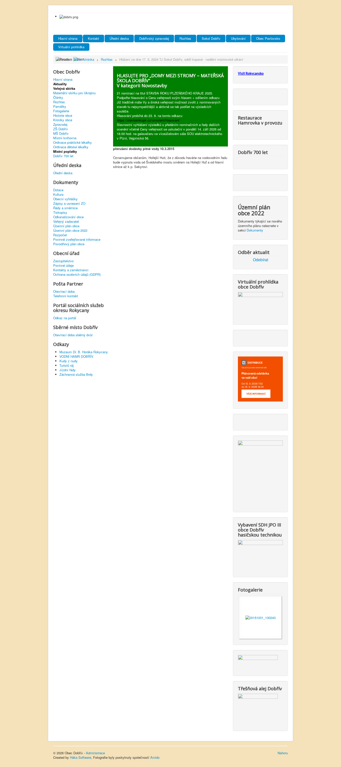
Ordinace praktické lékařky (72, 142)
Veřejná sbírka (64, 88)
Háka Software (80, 757)
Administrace (95, 752)
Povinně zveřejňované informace (76, 239)
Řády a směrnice (65, 208)
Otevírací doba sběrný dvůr (73, 335)
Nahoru (283, 752)
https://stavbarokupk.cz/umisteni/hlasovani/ (148, 120)
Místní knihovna (64, 138)
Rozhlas (185, 38)
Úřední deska (119, 38)
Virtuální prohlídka (71, 46)
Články (58, 97)
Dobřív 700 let (63, 156)
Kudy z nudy (68, 360)
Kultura (58, 194)
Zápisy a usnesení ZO (69, 203)
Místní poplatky (65, 151)
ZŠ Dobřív (60, 129)
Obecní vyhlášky (65, 199)
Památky (59, 106)
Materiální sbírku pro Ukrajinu (74, 93)
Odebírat (260, 260)
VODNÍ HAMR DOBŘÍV (76, 356)
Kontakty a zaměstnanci (70, 270)
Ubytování (238, 38)
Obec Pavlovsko (268, 38)
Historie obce (62, 115)
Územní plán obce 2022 (70, 230)
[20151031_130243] (260, 617)
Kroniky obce (62, 120)
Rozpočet (60, 235)
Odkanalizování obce (68, 217)
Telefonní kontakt (65, 296)
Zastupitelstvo (63, 261)
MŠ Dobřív (61, 133)
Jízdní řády (67, 370)
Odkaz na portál (64, 318)
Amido (155, 757)
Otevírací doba (64, 291)
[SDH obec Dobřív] (260, 554)
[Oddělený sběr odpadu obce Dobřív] (260, 472)
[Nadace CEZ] (258, 708)
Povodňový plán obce (68, 244)
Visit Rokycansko (251, 74)
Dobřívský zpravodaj (154, 38)
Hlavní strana (67, 38)
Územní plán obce (66, 226)
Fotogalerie (61, 111)
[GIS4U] (258, 661)
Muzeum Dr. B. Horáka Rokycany (83, 352)
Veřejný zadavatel (66, 221)
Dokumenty (255, 230)
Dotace (58, 190)
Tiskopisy (60, 212)
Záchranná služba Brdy (76, 374)
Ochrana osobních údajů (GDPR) (77, 274)
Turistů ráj (66, 365)
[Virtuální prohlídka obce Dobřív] (260, 304)
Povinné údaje (63, 265)
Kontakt (93, 38)
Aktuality (60, 84)
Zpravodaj (60, 124)
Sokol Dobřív (211, 38)
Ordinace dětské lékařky (70, 147)
